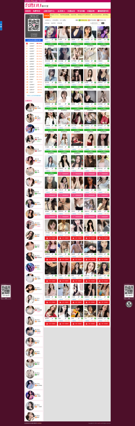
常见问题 (81, 11)
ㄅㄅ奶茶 (39, 406)
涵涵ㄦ (38, 353)
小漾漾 (38, 321)
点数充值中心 (49, 11)
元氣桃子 (39, 151)
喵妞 (38, 236)
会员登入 (61, 11)
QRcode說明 (34, 36)
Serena (39, 204)
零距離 (38, 215)
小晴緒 (38, 396)
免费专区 (36, 11)
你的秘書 (39, 310)
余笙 (38, 172)
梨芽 (38, 417)
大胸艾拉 (39, 139)
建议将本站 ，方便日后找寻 (35, 1)
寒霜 (38, 364)
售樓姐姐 (39, 257)
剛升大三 (39, 182)
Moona (38, 193)
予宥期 (38, 108)
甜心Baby (39, 385)
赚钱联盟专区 (103, 11)
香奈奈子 (39, 289)
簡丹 (38, 374)
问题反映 (91, 11)
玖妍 (38, 129)
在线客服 (39, 423)
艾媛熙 (38, 118)
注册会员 (71, 11)
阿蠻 (38, 246)
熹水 (38, 267)
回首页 (28, 11)
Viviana (39, 160)
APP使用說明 (34, 34)
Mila (38, 342)
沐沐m (38, 224)
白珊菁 (38, 278)
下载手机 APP (34, 16)
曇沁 (38, 300)
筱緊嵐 (38, 331)
